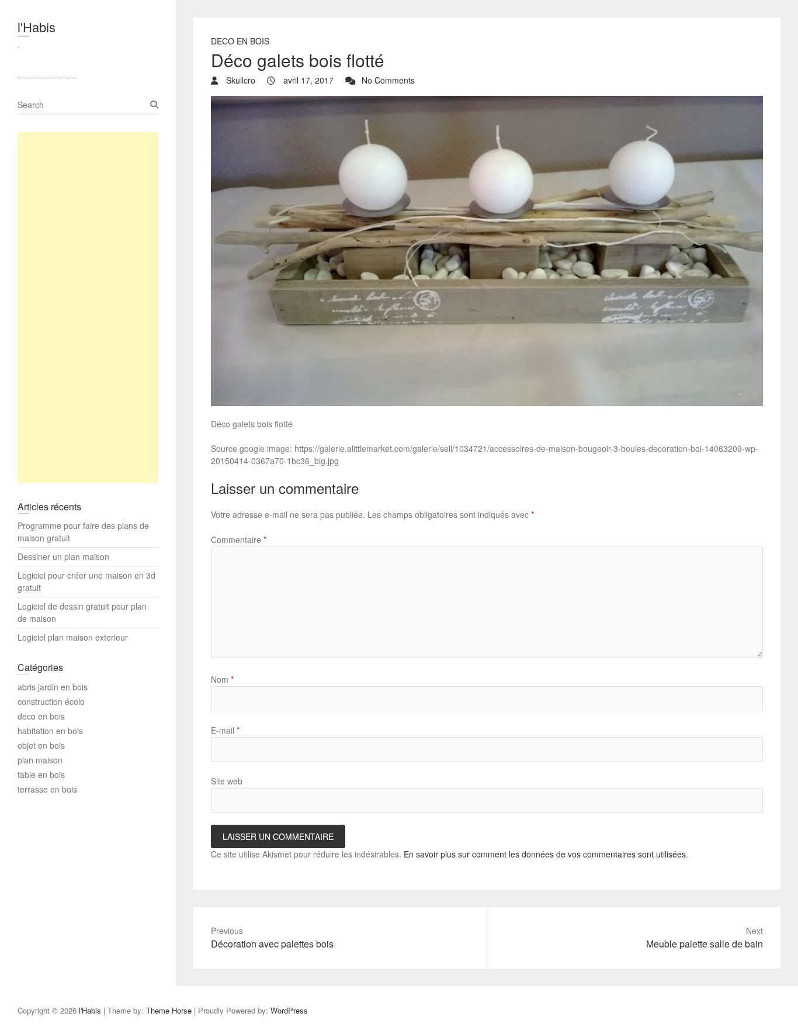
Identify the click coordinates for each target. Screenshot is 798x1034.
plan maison (40, 760)
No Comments (388, 80)
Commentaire (238, 539)
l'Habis (36, 27)
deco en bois (240, 41)
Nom (222, 679)
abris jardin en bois (53, 687)
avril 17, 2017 (307, 80)
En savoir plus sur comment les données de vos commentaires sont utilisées (545, 854)
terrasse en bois (47, 789)
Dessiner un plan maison (63, 556)
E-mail (225, 730)
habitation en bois (50, 730)
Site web (226, 781)
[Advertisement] (88, 307)
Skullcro (239, 80)
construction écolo (51, 701)
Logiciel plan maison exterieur (73, 637)
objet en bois (41, 745)
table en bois (41, 774)
